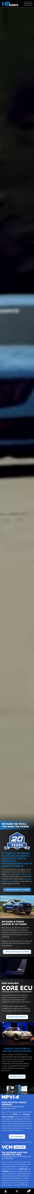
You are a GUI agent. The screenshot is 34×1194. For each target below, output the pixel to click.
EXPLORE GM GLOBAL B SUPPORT (17, 952)
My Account (5, 1191)
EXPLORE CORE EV (17, 1077)
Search (17, 1191)
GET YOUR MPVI (17, 1136)
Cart (26, 1190)
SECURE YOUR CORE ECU (17, 1017)
